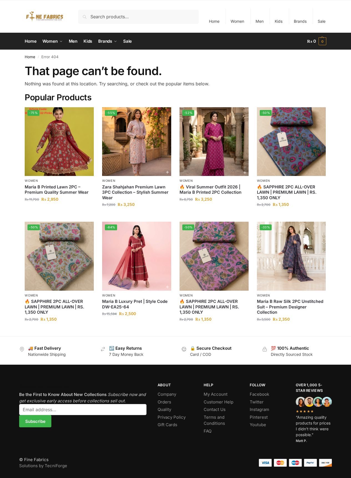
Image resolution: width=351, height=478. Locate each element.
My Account (216, 394)
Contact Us (215, 409)
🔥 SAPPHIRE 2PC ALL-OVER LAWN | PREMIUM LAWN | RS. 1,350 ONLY (287, 192)
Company (167, 394)
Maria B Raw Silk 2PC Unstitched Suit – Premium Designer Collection (290, 307)
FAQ (207, 431)
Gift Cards (167, 424)
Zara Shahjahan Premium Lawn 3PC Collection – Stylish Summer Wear (135, 192)
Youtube (258, 424)
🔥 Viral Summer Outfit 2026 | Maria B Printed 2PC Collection (210, 189)
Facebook (259, 394)
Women (237, 21)
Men (260, 21)
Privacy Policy (172, 417)
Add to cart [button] (59, 210)
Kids (278, 21)
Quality (164, 409)
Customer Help (218, 402)
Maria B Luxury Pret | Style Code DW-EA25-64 (135, 304)
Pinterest (259, 417)
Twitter (257, 402)
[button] (316, 41)
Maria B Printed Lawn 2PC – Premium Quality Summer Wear (57, 189)
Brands (300, 21)
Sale (321, 21)
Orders (164, 402)
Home (214, 21)
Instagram (259, 409)
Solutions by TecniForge (43, 465)
